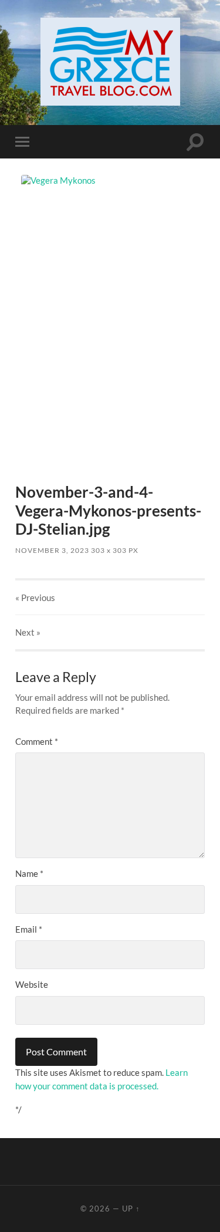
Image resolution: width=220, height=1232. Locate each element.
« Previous (35, 597)
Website (31, 984)
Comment (36, 741)
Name (29, 873)
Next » (27, 632)
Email (28, 929)
